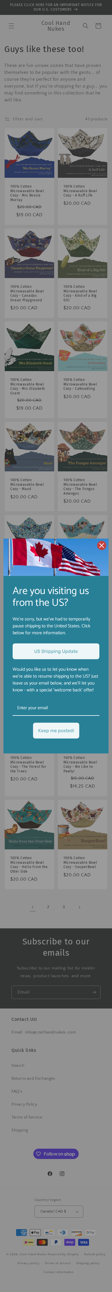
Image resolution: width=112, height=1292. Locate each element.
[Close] (102, 545)
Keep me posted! (56, 730)
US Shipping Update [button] (56, 651)
